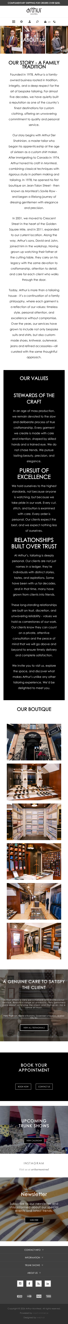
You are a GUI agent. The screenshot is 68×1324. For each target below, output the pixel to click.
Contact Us (44, 1086)
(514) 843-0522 (54, 22)
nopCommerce (40, 1313)
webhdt (41, 1317)
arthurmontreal (40, 1169)
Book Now (23, 1086)
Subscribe (34, 1220)
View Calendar (34, 1140)
